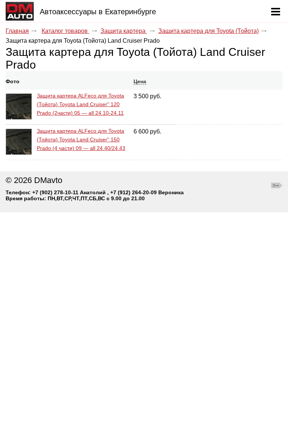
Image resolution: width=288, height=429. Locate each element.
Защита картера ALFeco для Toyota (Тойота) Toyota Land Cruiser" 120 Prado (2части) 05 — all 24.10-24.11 (80, 104)
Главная (17, 31)
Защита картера (123, 31)
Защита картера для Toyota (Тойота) (208, 31)
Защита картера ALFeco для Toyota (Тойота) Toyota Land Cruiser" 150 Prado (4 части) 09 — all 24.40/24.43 (81, 139)
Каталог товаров (65, 31)
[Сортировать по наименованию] (39, 81)
